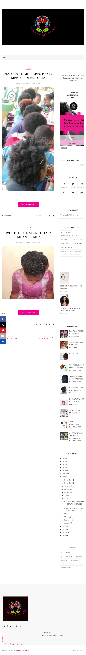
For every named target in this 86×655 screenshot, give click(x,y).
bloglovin (73, 196)
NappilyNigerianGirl (76, 240)
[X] (3, 325)
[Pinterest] (3, 330)
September (68, 489)
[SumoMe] (3, 341)
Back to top (77, 650)
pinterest (64, 196)
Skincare (78, 251)
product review (75, 255)
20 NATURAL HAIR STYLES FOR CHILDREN (76, 344)
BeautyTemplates (24, 650)
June (66, 498)
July (65, 495)
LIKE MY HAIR (74, 354)
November (68, 483)
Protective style (66, 251)
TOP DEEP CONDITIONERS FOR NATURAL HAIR (77, 424)
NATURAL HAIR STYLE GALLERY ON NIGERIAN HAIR (77, 333)
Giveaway (79, 236)
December (68, 480)
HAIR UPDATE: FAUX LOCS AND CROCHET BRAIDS (77, 390)
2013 (64, 532)
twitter (73, 187)
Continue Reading (28, 204)
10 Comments (7, 324)
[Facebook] (3, 319)
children (64, 255)
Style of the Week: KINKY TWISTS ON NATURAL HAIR (76, 378)
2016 (64, 477)
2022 (64, 458)
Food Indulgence (67, 236)
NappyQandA (65, 243)
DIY (62, 232)
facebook (64, 187)
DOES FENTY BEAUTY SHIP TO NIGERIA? (71, 287)
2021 (64, 461)
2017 (64, 474)
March (66, 517)
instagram (81, 187)
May (65, 514)
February (67, 520)
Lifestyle (28, 227)
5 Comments (7, 215)
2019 (64, 467)
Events (28, 68)
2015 (64, 526)
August (67, 492)
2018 (64, 471)
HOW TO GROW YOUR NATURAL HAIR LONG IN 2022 (72, 309)
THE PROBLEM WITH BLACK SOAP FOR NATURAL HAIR (77, 367)
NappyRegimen (77, 243)
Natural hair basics (67, 247)
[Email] (3, 336)
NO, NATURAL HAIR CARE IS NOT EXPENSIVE (76, 401)
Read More (73, 81)
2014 (64, 529)
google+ (81, 196)
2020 (64, 464)
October (67, 486)
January (67, 523)
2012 (64, 535)
